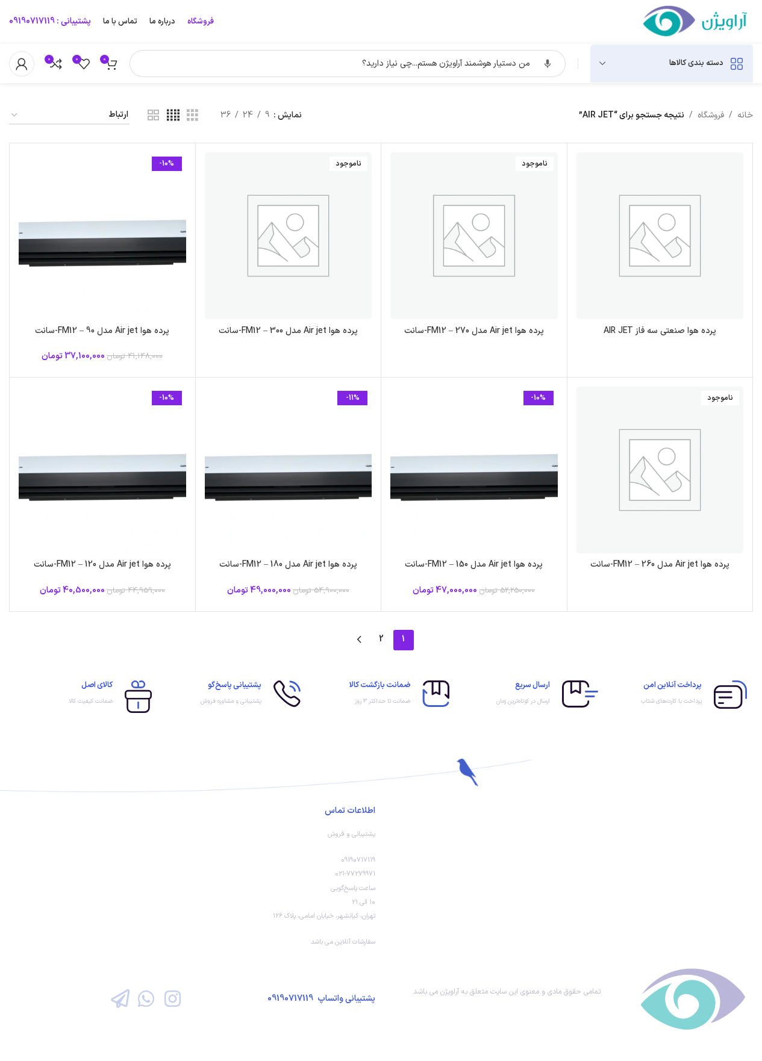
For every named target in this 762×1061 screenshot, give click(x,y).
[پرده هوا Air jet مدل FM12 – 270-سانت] (474, 236)
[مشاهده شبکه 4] (173, 116)
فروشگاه (711, 115)
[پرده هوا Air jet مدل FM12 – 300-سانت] (288, 236)
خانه (745, 115)
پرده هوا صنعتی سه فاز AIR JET (660, 331)
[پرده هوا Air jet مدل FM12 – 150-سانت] (474, 470)
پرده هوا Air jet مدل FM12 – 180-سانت (288, 564)
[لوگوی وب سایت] (696, 21)
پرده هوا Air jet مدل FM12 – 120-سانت (102, 564)
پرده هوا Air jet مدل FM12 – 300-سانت (288, 331)
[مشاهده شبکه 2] (153, 116)
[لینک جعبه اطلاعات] (678, 694)
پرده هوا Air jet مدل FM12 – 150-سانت (474, 564)
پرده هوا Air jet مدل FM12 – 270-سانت (474, 331)
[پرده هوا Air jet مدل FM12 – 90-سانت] (102, 236)
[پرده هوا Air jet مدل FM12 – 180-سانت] (288, 470)
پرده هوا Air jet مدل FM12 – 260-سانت (659, 564)
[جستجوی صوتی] (547, 63)
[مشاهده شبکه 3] (192, 116)
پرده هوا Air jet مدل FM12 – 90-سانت (102, 331)
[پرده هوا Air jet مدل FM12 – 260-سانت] (660, 470)
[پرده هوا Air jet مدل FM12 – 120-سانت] (102, 470)
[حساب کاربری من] (21, 64)
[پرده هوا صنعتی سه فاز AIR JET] (660, 236)
